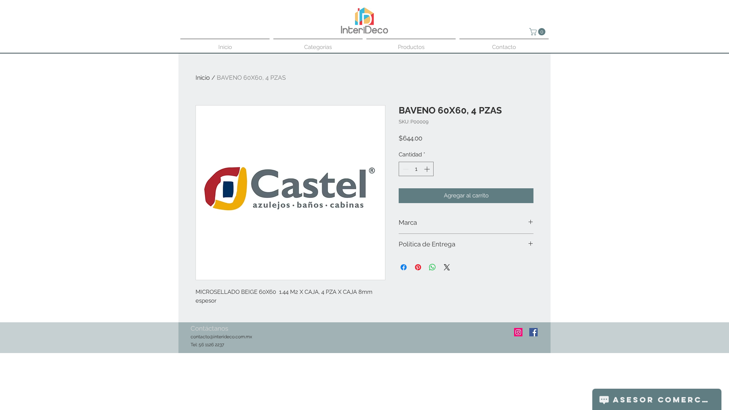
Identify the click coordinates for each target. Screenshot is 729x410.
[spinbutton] (416, 169)
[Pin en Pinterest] (418, 267)
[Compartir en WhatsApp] (432, 267)
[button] (538, 31)
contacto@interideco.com (218, 336)
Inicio (203, 77)
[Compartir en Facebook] (403, 267)
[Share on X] (446, 267)
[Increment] (428, 169)
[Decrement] (405, 169)
